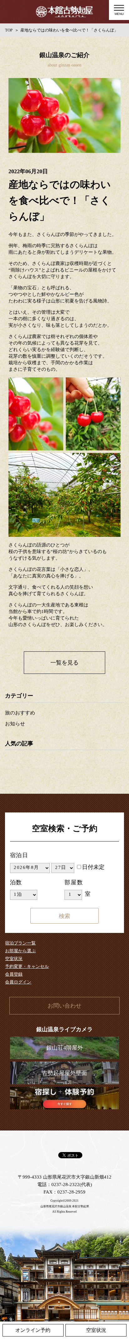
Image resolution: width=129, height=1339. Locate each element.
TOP (9, 30)
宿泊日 (19, 855)
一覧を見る (64, 663)
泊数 (16, 882)
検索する (64, 916)
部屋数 (73, 882)
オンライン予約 (32, 1330)
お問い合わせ (64, 1006)
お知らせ (15, 723)
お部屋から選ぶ (20, 951)
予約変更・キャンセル (27, 966)
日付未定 (93, 867)
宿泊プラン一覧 (20, 943)
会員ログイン (18, 982)
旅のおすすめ (20, 712)
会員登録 (14, 974)
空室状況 (14, 958)
